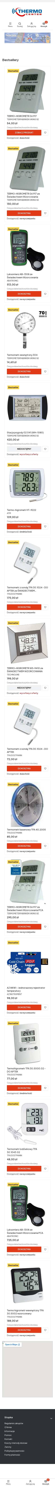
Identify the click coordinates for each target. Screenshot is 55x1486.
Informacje (10, 1431)
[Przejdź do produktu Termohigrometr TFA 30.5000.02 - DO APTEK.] (27, 1043)
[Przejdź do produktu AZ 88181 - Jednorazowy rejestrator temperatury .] (27, 962)
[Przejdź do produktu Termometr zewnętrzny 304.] (27, 329)
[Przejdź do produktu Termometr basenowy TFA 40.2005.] (27, 804)
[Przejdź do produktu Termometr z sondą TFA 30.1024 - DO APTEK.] (27, 723)
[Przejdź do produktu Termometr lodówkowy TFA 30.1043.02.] (27, 1123)
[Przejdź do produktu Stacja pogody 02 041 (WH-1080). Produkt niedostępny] (27, 407)
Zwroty (8, 1447)
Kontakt (8, 1439)
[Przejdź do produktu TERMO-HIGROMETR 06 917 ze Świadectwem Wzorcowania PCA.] (27, 881)
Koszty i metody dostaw (16, 1443)
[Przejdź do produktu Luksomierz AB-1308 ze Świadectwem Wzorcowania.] (27, 249)
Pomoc (8, 1435)
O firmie (8, 1427)
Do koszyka (24, 213)
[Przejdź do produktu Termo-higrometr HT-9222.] (27, 484)
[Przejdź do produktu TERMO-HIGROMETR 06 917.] (27, 90)
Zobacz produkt (24, 132)
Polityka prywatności (14, 1451)
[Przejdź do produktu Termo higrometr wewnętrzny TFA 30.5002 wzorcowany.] (27, 1285)
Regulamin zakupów (14, 1423)
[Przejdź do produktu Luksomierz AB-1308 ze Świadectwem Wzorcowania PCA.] (27, 1204)
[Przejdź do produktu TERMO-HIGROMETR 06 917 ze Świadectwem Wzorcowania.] (27, 168)
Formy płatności (12, 1454)
